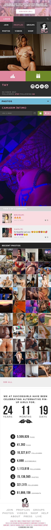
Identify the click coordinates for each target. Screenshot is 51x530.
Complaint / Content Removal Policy (13, 525)
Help (45, 513)
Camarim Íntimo (14, 107)
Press (28, 516)
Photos (6, 31)
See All (7, 382)
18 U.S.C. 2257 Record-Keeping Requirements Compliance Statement (24, 523)
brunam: (19, 215)
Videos (18, 31)
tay (5, 84)
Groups (31, 25)
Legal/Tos (13, 521)
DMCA (19, 521)
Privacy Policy (26, 521)
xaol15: (18, 229)
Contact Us (29, 525)
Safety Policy (36, 521)
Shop (30, 31)
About (15, 516)
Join (6, 25)
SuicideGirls (44, 25)
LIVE (39, 516)
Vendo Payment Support (41, 525)
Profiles (18, 25)
